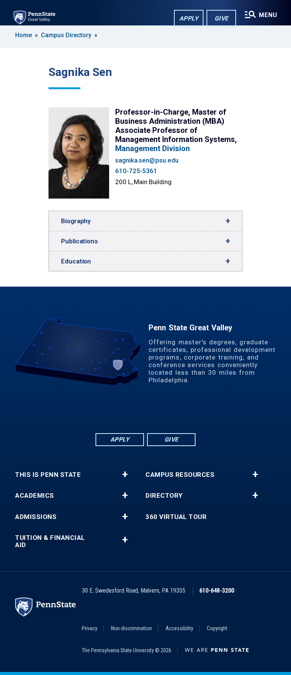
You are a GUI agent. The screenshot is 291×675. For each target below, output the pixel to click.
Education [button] (76, 261)
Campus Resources (180, 474)
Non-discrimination (131, 628)
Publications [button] (79, 241)
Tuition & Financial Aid (50, 541)
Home (23, 35)
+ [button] (125, 474)
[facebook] (116, 411)
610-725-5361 (136, 171)
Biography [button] (76, 221)
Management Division (152, 148)
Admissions (35, 516)
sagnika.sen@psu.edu (146, 160)
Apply (189, 18)
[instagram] (175, 411)
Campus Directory (66, 35)
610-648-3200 (216, 590)
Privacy (89, 628)
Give (221, 18)
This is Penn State (48, 474)
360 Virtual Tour (176, 516)
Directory (164, 495)
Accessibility (179, 628)
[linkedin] (135, 411)
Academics (34, 495)
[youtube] (155, 411)
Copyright (217, 628)
